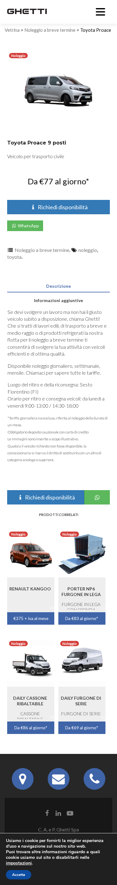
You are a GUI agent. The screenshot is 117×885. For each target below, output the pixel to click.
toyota (14, 257)
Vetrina (12, 30)
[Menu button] (100, 11)
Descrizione (58, 286)
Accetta (18, 874)
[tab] (58, 284)
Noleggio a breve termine (50, 30)
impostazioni (19, 863)
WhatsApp (28, 225)
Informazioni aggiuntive (58, 300)
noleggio (87, 250)
